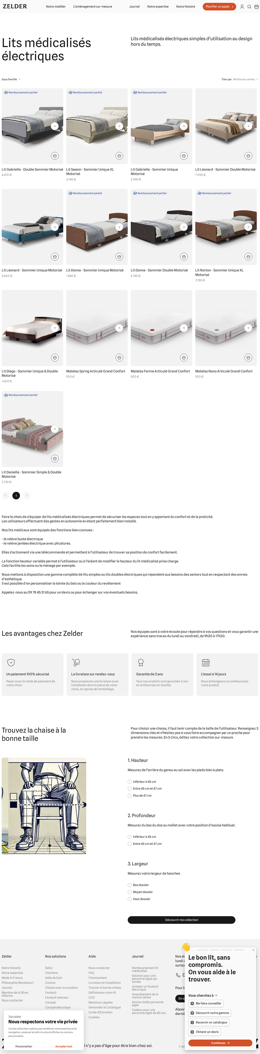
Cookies (94, 1017)
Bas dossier (141, 885)
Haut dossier (141, 899)
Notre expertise (158, 6)
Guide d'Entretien (100, 1012)
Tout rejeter (14, 1016)
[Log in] (242, 7)
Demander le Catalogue (105, 1007)
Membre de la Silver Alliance (15, 994)
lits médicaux (18, 530)
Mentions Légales (101, 1002)
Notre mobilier (56, 6)
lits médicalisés (59, 517)
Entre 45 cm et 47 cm (147, 788)
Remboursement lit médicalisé (145, 969)
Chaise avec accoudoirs (61, 987)
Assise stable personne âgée (147, 1004)
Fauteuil (50, 992)
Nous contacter (12, 1000)
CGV (92, 997)
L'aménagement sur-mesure (92, 6)
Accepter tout (63, 1046)
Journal (134, 6)
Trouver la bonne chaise (105, 987)
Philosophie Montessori (17, 982)
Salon (49, 968)
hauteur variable (32, 561)
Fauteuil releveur (57, 997)
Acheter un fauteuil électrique (145, 988)
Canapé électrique (57, 1007)
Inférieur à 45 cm (144, 782)
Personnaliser (23, 1046)
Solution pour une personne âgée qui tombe (144, 978)
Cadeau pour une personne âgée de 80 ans (149, 1011)
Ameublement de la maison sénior (145, 996)
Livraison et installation (105, 982)
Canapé (50, 1002)
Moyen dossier (143, 892)
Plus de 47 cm (142, 795)
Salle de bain (53, 977)
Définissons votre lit (102, 992)
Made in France (12, 977)
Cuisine (50, 982)
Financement (98, 977)
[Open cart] (256, 6)
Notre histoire (185, 6)
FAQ (91, 972)
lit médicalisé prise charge (157, 561)
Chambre (51, 972)
